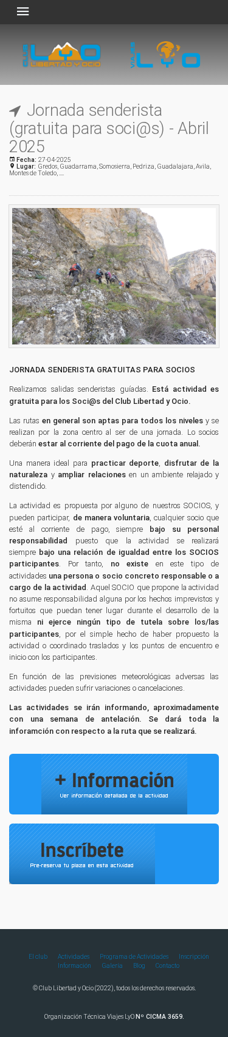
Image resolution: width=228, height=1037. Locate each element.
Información (74, 966)
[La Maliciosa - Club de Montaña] (114, 208)
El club (38, 957)
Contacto (167, 966)
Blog (139, 966)
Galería (112, 966)
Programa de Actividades (134, 957)
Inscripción (194, 957)
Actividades (73, 957)
